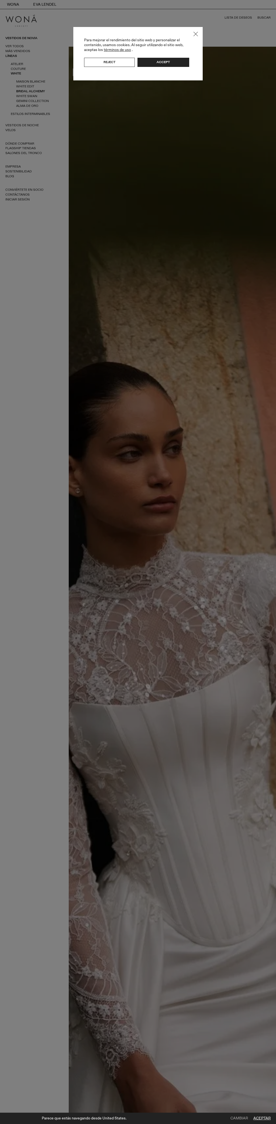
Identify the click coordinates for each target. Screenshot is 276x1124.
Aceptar (262, 1118)
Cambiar (239, 1118)
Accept (163, 62)
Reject (109, 62)
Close (195, 34)
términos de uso (117, 49)
